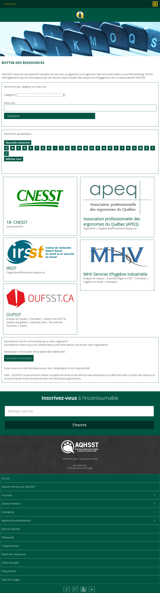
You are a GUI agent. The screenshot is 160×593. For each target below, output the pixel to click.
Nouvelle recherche (18, 142)
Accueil (6, 478)
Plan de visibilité (11, 529)
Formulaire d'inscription (19, 358)
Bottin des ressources (14, 554)
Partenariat (8, 537)
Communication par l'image (80, 468)
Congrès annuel (10, 546)
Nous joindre (9, 571)
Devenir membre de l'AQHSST (18, 486)
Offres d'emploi (10, 562)
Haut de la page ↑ (11, 579)
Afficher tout (14, 159)
